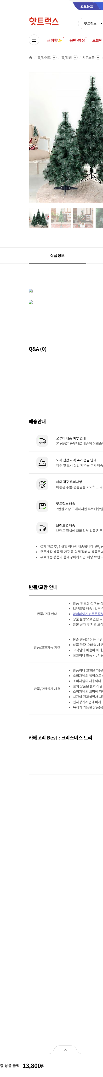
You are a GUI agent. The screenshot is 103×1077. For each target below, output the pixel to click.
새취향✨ (54, 40)
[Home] (31, 57)
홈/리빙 (66, 57)
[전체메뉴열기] (34, 39)
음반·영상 (77, 40)
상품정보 (57, 255)
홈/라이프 (44, 57)
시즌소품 (88, 57)
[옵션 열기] (65, 1049)
